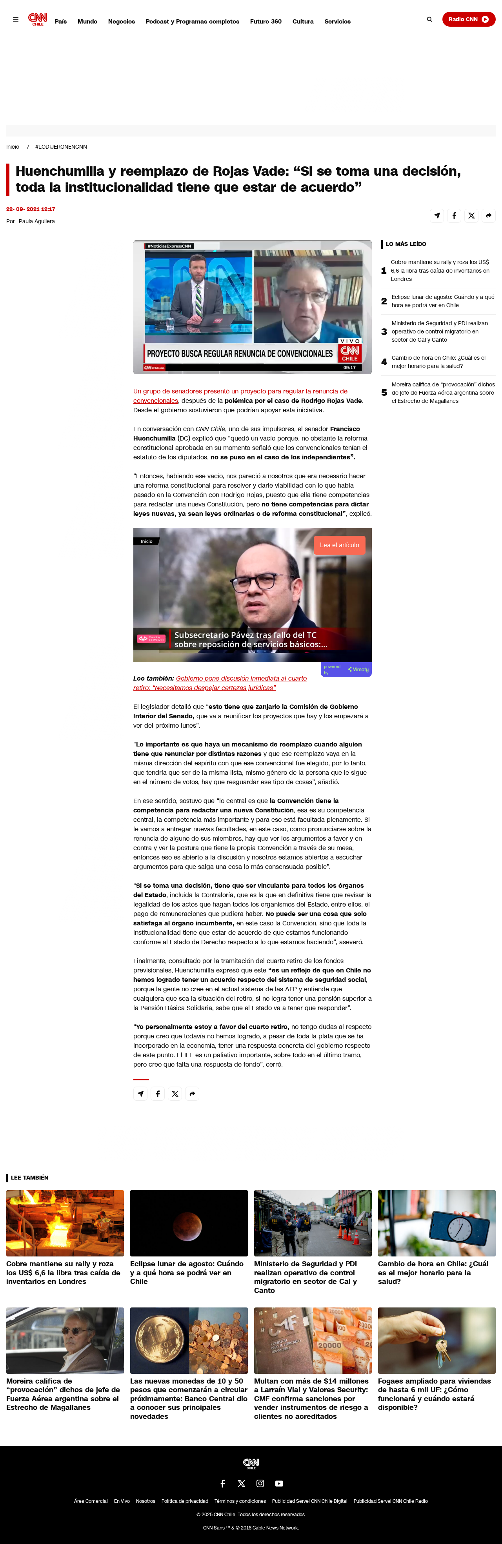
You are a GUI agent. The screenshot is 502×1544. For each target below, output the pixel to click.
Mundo (87, 21)
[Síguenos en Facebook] (222, 1483)
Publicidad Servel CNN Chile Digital (309, 1501)
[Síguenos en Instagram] (260, 1483)
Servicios (338, 21)
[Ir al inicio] (37, 19)
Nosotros (145, 1501)
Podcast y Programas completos (192, 21)
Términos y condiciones (240, 1501)
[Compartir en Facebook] (454, 216)
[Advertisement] (65, 689)
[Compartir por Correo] (437, 216)
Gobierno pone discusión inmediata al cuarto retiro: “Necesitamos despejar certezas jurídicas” (220, 683)
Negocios (121, 21)
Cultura (303, 21)
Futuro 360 (266, 21)
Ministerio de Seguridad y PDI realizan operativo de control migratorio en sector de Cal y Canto (440, 331)
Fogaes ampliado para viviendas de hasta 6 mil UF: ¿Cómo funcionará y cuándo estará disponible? (434, 1394)
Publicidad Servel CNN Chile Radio (391, 1501)
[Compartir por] (489, 216)
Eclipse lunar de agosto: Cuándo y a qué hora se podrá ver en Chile (443, 301)
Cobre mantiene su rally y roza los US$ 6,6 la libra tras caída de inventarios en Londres (440, 270)
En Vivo (122, 1501)
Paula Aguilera (37, 221)
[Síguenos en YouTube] (279, 1483)
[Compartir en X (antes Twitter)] (471, 216)
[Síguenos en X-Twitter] (241, 1483)
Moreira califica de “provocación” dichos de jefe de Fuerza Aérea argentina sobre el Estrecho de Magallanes (443, 393)
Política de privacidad (185, 1501)
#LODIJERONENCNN (61, 147)
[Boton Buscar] (429, 19)
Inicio (12, 147)
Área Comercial (91, 1501)
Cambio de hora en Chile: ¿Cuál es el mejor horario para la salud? (439, 362)
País (61, 21)
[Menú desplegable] (15, 19)
